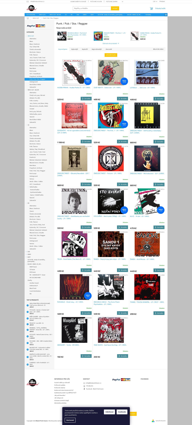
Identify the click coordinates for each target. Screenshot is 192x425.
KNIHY (29, 254)
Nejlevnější (74, 49)
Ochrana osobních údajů (61, 401)
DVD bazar (33, 272)
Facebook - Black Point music (95, 389)
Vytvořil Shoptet (160, 421)
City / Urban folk (34, 47)
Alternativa (33, 39)
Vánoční (32, 117)
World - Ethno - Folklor (36, 182)
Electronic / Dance (35, 52)
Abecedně (109, 49)
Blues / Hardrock (35, 44)
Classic (32, 211)
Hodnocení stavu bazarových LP (63, 390)
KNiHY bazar (33, 267)
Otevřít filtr (111, 55)
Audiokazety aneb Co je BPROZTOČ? (65, 393)
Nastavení (70, 420)
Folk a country (34, 101)
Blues (31, 41)
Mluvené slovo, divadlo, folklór (39, 106)
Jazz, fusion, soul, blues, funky (39, 103)
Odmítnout (109, 412)
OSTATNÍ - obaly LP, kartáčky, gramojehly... (36, 260)
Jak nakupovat (58, 398)
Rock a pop (33, 71)
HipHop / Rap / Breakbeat (37, 149)
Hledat (115, 8)
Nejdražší (85, 49)
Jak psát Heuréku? (59, 395)
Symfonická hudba (35, 192)
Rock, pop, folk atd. (35, 112)
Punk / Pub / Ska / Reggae (37, 79)
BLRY (29, 257)
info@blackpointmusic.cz (93, 383)
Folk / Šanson (34, 55)
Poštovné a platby (96, 2)
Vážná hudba (33, 187)
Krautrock (33, 157)
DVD (29, 252)
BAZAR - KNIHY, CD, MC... (35, 264)
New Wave (33, 68)
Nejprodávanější (97, 49)
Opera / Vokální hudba (36, 195)
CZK (154, 1)
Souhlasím (122, 412)
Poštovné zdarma (111, 2)
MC (28, 203)
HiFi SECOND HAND (35, 278)
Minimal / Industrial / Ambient (38, 63)
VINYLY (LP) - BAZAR (33, 90)
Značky (30, 280)
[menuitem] (31, 14)
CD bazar (32, 270)
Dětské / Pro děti (35, 98)
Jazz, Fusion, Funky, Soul (37, 225)
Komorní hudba (34, 190)
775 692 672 (89, 386)
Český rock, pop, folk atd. (37, 95)
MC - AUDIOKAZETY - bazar (37, 275)
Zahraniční (33, 87)
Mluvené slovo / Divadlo (37, 66)
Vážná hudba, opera (36, 114)
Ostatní (32, 109)
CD (28, 125)
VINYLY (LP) (31, 36)
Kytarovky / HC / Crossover (38, 60)
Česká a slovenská (35, 49)
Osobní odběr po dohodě (78, 2)
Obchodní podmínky (60, 403)
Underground (34, 82)
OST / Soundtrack (35, 74)
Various (32, 179)
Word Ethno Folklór (35, 85)
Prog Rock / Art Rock (36, 76)
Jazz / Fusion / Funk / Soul (37, 58)
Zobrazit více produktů (110, 43)
